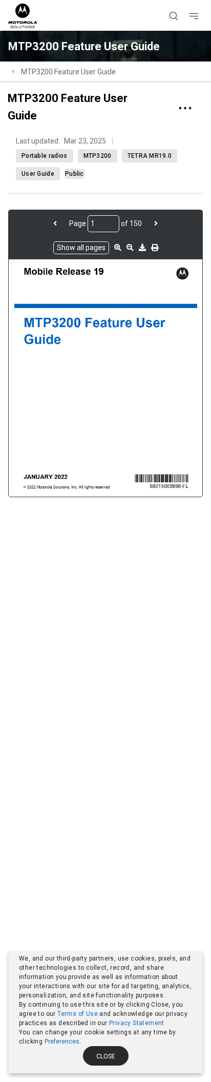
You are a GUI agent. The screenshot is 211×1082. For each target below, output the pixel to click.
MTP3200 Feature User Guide (68, 72)
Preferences (62, 1041)
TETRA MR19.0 (150, 155)
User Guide (38, 173)
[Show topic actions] (185, 108)
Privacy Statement (136, 1023)
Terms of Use (77, 1013)
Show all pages (81, 247)
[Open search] (186, 0)
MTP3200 (97, 155)
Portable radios (45, 155)
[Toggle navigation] (203, 0)
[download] (142, 247)
